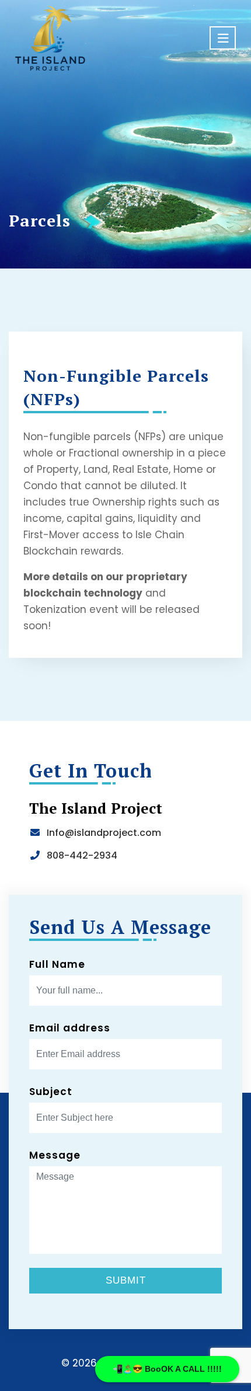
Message (55, 1155)
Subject (50, 1092)
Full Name (57, 964)
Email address (69, 1028)
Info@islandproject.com (104, 832)
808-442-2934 (82, 855)
